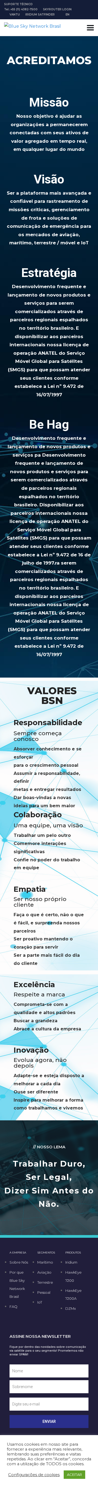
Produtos (73, 1252)
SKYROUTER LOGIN (57, 9)
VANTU (15, 14)
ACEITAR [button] (74, 1474)
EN (67, 14)
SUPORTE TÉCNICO (18, 4)
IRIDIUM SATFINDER (40, 14)
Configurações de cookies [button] (34, 1474)
